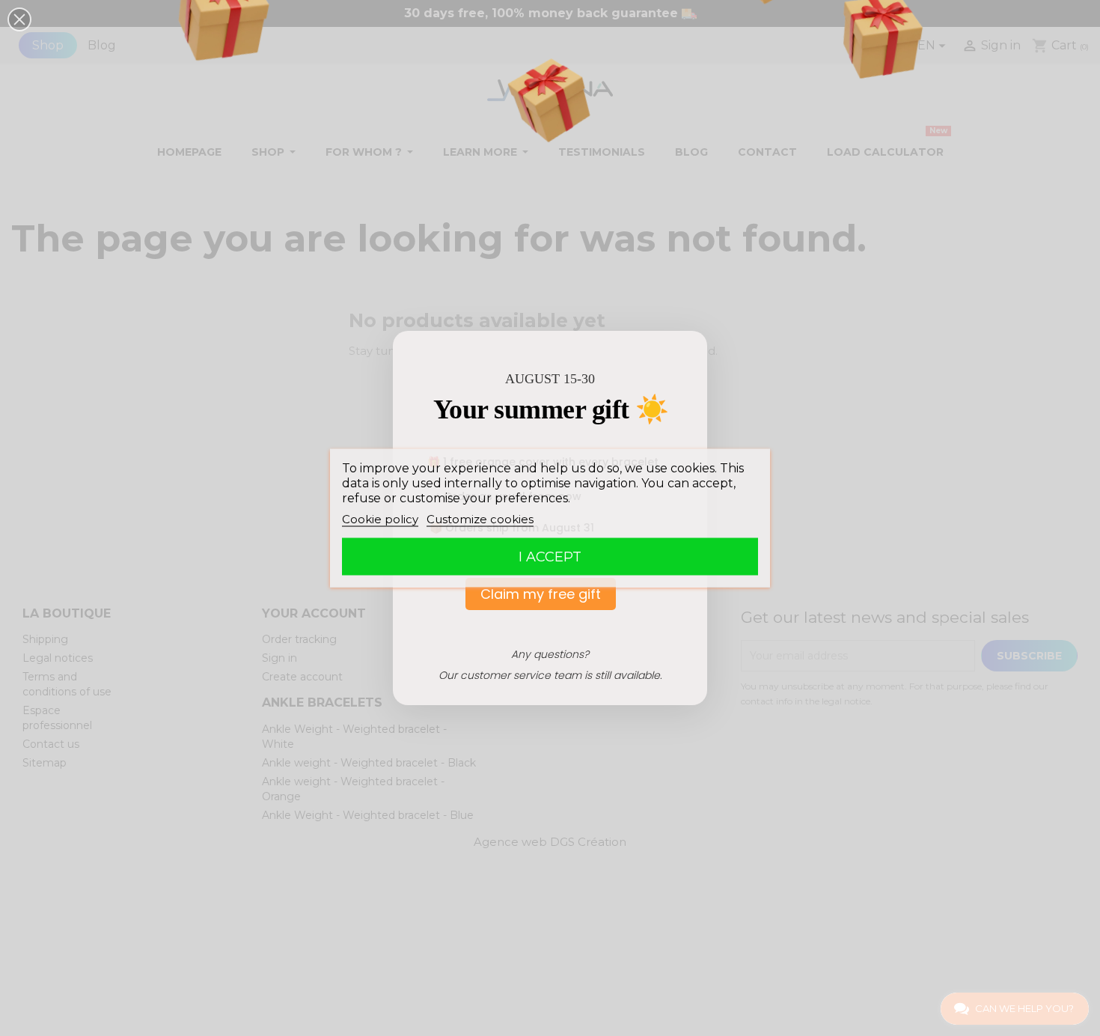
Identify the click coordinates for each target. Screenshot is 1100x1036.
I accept (550, 557)
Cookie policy (380, 519)
